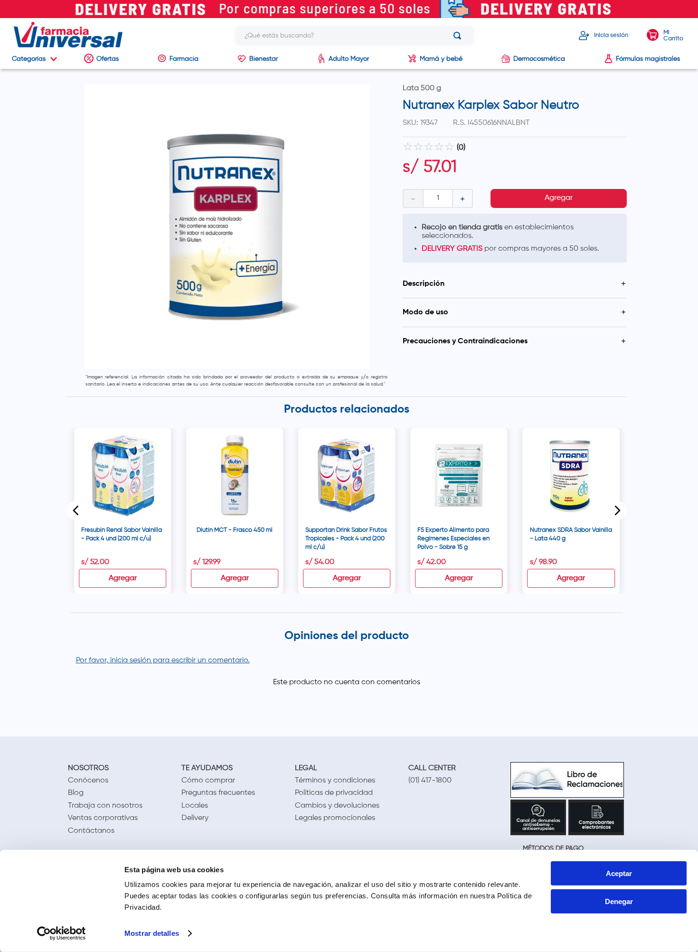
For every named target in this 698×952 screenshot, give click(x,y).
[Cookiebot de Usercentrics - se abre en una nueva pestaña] (61, 933)
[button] (515, 284)
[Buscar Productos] (459, 36)
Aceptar (619, 873)
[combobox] (354, 36)
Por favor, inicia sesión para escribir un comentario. (163, 660)
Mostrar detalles (151, 933)
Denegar (619, 901)
